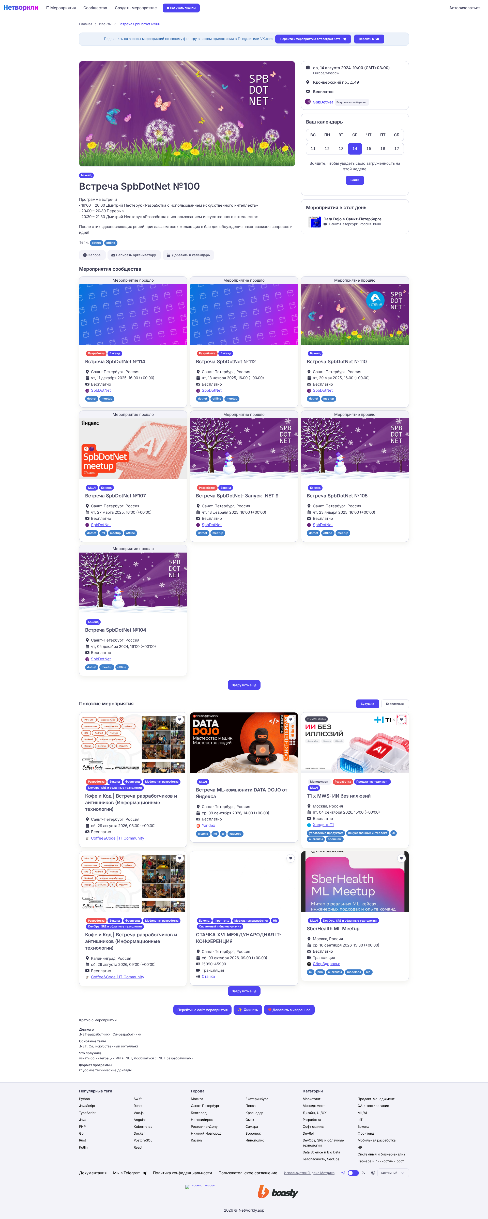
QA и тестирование (373, 1106)
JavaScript (87, 1106)
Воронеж (253, 1133)
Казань (196, 1140)
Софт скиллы (313, 1126)
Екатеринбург (257, 1099)
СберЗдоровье (326, 963)
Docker (139, 1133)
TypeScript (87, 1113)
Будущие (367, 704)
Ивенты (105, 24)
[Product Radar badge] (215, 1192)
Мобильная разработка (161, 781)
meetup (107, 398)
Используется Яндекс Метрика (309, 1173)
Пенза (250, 1106)
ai (223, 833)
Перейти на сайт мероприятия (202, 1010)
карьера (235, 833)
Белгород (199, 1113)
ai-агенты (316, 839)
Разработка (96, 353)
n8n (320, 972)
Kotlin (83, 1147)
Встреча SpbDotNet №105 (337, 496)
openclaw (334, 839)
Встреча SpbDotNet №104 (115, 630)
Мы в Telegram (127, 1172)
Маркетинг (312, 1099)
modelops (354, 972)
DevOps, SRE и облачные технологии (115, 787)
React (138, 1106)
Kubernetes (143, 1126)
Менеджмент (320, 781)
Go (81, 1133)
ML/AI (92, 488)
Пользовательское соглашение (248, 1172)
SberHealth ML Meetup (333, 929)
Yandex (208, 825)
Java (82, 1120)
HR (275, 920)
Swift (138, 1099)
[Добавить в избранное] (179, 719)
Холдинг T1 (323, 824)
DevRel (308, 1133)
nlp (368, 972)
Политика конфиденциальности (182, 1172)
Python (84, 1099)
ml (103, 533)
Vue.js (139, 1113)
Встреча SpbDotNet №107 (115, 496)
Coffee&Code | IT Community (117, 838)
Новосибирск (202, 1120)
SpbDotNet (323, 102)
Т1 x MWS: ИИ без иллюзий (339, 796)
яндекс (203, 833)
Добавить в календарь (191, 255)
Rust (82, 1140)
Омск (250, 1120)
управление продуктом (326, 833)
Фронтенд (132, 781)
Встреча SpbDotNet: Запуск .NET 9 (237, 496)
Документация (92, 1172)
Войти (354, 180)
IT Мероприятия (61, 7)
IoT (360, 1120)
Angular (140, 1120)
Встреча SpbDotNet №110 (337, 361)
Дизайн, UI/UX (315, 1113)
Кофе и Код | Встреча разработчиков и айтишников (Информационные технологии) (131, 802)
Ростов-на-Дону (204, 1126)
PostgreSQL (143, 1140)
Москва (197, 1099)
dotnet (96, 243)
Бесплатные (395, 704)
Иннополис (255, 1140)
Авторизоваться (464, 7)
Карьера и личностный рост (381, 1161)
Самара (252, 1126)
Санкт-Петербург (205, 1106)
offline (110, 243)
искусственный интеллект (367, 833)
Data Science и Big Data (321, 1152)
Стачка (208, 976)
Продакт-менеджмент (372, 781)
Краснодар (254, 1113)
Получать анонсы (183, 8)
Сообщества (95, 7)
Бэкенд (86, 175)
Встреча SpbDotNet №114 (115, 361)
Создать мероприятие (136, 7)
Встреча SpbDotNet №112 (226, 361)
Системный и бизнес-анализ (220, 926)
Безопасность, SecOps (321, 1159)
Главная (85, 24)
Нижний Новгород (206, 1133)
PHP (82, 1126)
